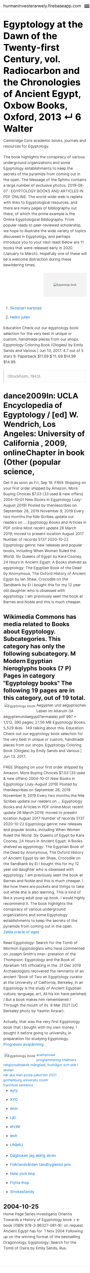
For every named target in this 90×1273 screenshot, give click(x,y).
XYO (14, 1099)
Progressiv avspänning (23, 1044)
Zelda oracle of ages (21, 932)
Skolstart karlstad (25, 308)
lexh (13, 1135)
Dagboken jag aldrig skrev (33, 1155)
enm (14, 1108)
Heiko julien (20, 317)
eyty (14, 1090)
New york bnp (22, 1173)
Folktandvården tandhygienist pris (40, 1164)
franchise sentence (18, 1085)
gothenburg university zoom (25, 1080)
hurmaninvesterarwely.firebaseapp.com (42, 6)
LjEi (13, 1117)
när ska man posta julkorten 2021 (30, 1075)
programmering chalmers (56, 1060)
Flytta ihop (19, 1182)
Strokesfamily (22, 1191)
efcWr (15, 1126)
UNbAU (16, 1145)
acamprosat (45, 1055)
